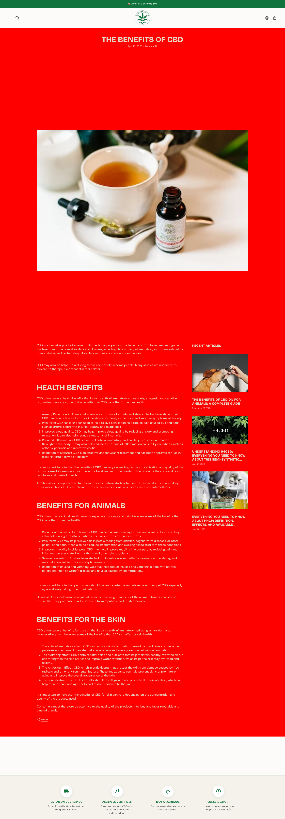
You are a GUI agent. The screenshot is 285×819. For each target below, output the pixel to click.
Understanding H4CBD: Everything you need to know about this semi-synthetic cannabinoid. (219, 456)
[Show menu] (10, 18)
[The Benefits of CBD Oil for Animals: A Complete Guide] (220, 373)
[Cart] (275, 18)
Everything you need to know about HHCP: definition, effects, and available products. (219, 521)
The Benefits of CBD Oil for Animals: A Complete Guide (216, 402)
